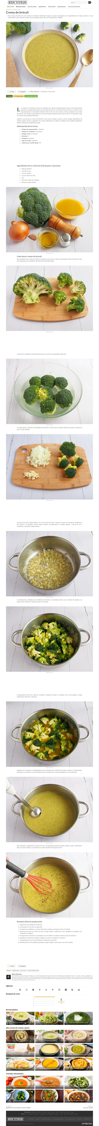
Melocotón (44, 1112)
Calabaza (57, 1114)
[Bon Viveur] (17, 2)
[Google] (20, 989)
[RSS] (72, 989)
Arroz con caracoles (88, 1107)
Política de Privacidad (58, 1119)
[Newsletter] (79, 989)
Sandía (68, 1112)
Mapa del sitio (87, 1119)
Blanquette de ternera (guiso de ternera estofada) (18, 1107)
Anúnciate (31, 1119)
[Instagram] (59, 989)
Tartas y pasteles (29, 1114)
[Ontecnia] (87, 1124)
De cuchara (23, 970)
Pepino (53, 1112)
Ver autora (32, 980)
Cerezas (72, 1112)
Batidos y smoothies (36, 1112)
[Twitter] (46, 989)
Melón (57, 1112)
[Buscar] (89, 2)
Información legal (46, 1119)
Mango (49, 1112)
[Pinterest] (53, 989)
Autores (38, 1119)
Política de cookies (70, 1119)
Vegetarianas (15, 970)
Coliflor (61, 1114)
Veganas (9, 970)
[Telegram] (33, 989)
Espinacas (71, 1114)
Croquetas (42, 1114)
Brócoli (10, 96)
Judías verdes (63, 1112)
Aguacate (66, 1114)
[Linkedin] (66, 989)
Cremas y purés (19, 96)
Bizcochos (36, 1114)
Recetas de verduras (32, 96)
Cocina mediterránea (33, 970)
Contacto (79, 1119)
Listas (76, 1114)
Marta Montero (17, 974)
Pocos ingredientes (49, 1114)
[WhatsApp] (26, 989)
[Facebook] (39, 989)
